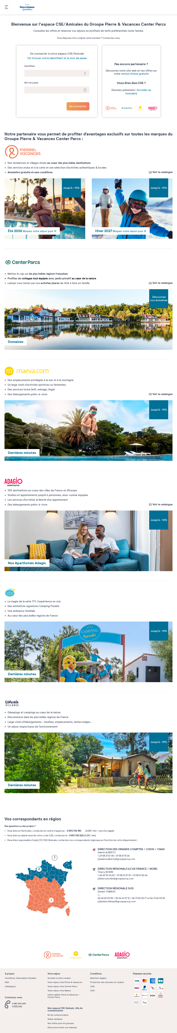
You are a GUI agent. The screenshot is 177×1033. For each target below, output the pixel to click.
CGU (92, 986)
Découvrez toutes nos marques (62, 1027)
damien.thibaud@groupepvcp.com (118, 901)
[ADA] (123, 955)
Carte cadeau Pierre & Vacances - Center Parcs (64, 996)
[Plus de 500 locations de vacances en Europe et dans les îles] (27, 7)
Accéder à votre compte (59, 978)
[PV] (56, 955)
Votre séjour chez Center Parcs (62, 986)
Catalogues (10, 986)
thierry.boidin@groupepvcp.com (116, 878)
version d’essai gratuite (135, 73)
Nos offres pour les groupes (61, 1023)
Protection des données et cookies (107, 982)
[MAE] (78, 955)
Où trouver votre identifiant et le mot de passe (57, 58)
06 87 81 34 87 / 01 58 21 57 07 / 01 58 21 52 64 (123, 875)
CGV (92, 990)
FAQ (7, 982)
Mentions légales (98, 978)
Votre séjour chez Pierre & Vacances (65, 982)
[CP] (100, 955)
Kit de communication (58, 1015)
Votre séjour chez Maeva (59, 990)
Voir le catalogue (162, 172)
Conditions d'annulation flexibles (20, 978)
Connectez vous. (111, 38)
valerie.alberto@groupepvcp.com (117, 859)
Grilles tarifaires (55, 1019)
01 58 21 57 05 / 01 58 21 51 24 (115, 855)
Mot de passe (31, 83)
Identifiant (29, 66)
